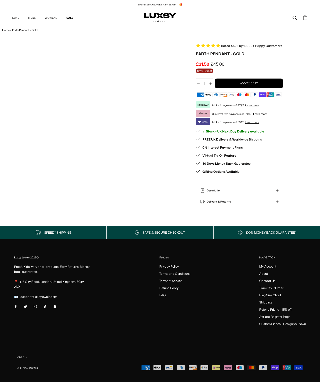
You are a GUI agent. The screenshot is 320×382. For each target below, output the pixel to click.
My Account (267, 266)
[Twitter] (25, 305)
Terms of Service (170, 281)
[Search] (295, 17)
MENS (32, 18)
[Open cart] (306, 17)
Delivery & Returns (218, 201)
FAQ (162, 295)
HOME (15, 18)
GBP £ (20, 357)
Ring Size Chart (270, 295)
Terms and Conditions (174, 273)
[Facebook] (15, 305)
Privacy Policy (169, 266)
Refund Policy (169, 288)
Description (213, 190)
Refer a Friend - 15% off (275, 309)
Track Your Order (271, 288)
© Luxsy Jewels (27, 368)
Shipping (265, 302)
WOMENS (51, 18)
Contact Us (267, 281)
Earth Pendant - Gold (24, 30)
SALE (69, 18)
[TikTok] (45, 305)
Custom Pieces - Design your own (282, 324)
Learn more (252, 105)
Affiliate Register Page (274, 317)
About (263, 273)
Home (6, 30)
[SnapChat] (54, 305)
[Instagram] (35, 305)
